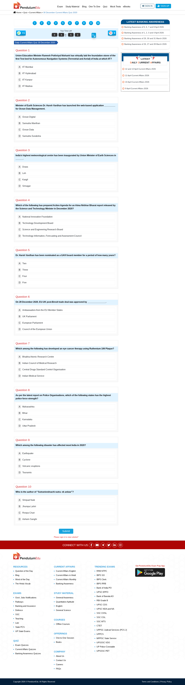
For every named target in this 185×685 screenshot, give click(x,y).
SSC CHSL (102, 613)
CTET (99, 625)
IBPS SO (101, 575)
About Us (60, 656)
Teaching (19, 618)
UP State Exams (22, 631)
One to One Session (65, 638)
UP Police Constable (106, 647)
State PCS (20, 627)
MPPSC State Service (106, 638)
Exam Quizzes (22, 645)
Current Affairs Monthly (66, 579)
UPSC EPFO (102, 592)
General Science (63, 610)
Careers (59, 664)
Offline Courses (63, 624)
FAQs (58, 668)
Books (59, 642)
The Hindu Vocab (22, 583)
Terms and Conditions (150, 682)
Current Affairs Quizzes (25, 649)
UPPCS (100, 634)
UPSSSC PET (103, 651)
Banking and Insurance (25, 606)
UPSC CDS (102, 604)
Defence (19, 610)
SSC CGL (101, 617)
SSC (17, 614)
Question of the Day (24, 571)
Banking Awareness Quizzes (28, 653)
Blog (84, 6)
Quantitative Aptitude (65, 602)
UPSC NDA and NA (105, 609)
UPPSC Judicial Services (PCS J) (112, 630)
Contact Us (61, 660)
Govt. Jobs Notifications (25, 597)
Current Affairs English (66, 571)
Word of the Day (22, 579)
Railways (19, 602)
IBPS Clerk (101, 579)
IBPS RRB (101, 583)
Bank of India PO (104, 588)
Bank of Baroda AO (105, 596)
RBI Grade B (102, 600)
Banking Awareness (65, 583)
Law (17, 623)
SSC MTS (101, 621)
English (59, 606)
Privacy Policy (166, 682)
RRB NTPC (102, 571)
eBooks (126, 6)
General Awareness (64, 597)
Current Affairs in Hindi (66, 575)
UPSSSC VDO (103, 642)
